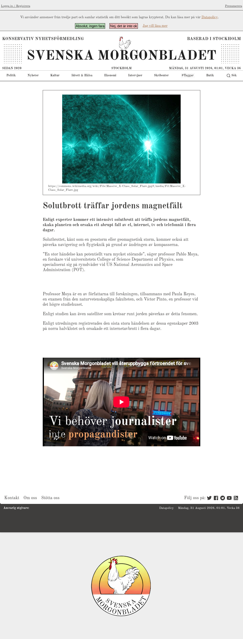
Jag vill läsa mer (155, 26)
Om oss (30, 498)
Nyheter (33, 75)
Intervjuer (135, 75)
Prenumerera (233, 6)
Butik (210, 75)
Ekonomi (110, 75)
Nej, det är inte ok (123, 26)
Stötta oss (50, 498)
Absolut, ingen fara (90, 26)
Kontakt (11, 498)
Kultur (55, 75)
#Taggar (188, 75)
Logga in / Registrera (15, 6)
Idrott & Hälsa (82, 75)
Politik (11, 75)
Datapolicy (209, 17)
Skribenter (161, 75)
